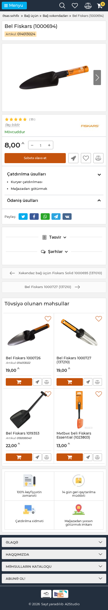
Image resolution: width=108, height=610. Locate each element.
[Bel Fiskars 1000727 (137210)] (79, 334)
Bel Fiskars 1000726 (23, 360)
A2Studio (72, 604)
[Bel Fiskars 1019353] (28, 410)
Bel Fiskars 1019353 (22, 435)
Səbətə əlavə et (35, 158)
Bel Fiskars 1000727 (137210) (74, 362)
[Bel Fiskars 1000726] (28, 334)
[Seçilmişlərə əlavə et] (86, 158)
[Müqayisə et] (98, 158)
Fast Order (73, 158)
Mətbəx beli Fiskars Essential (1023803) (74, 437)
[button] (97, 77)
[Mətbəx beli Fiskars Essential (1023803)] (79, 410)
